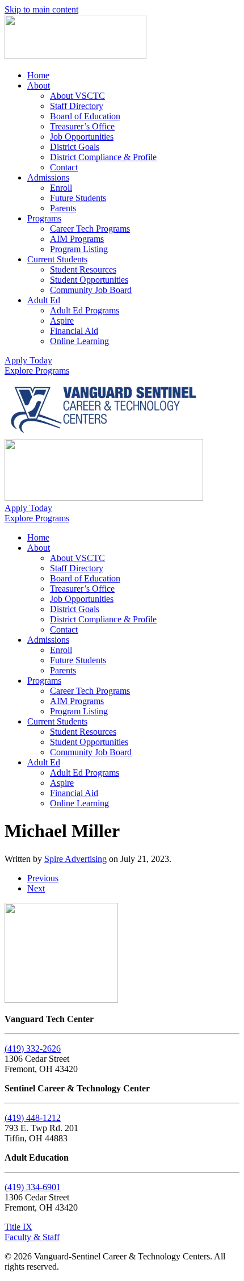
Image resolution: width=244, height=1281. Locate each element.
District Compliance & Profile (103, 157)
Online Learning (79, 341)
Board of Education (85, 116)
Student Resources (83, 269)
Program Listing (79, 249)
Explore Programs (37, 370)
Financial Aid (74, 331)
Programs (44, 218)
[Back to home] (75, 56)
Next (36, 888)
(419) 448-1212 (33, 1118)
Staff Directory (76, 106)
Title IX (18, 1227)
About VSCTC (77, 96)
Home (38, 75)
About (38, 85)
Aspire (62, 320)
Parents (63, 208)
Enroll (61, 187)
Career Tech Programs (90, 228)
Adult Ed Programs (84, 310)
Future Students (78, 198)
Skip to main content (41, 9)
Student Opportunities (89, 279)
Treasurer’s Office (82, 126)
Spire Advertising (75, 859)
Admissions (48, 177)
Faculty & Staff (32, 1237)
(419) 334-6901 (33, 1187)
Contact (64, 167)
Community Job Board (91, 290)
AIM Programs (77, 239)
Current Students (57, 259)
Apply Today (28, 360)
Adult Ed (43, 300)
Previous (42, 878)
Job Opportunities (81, 136)
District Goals (74, 147)
